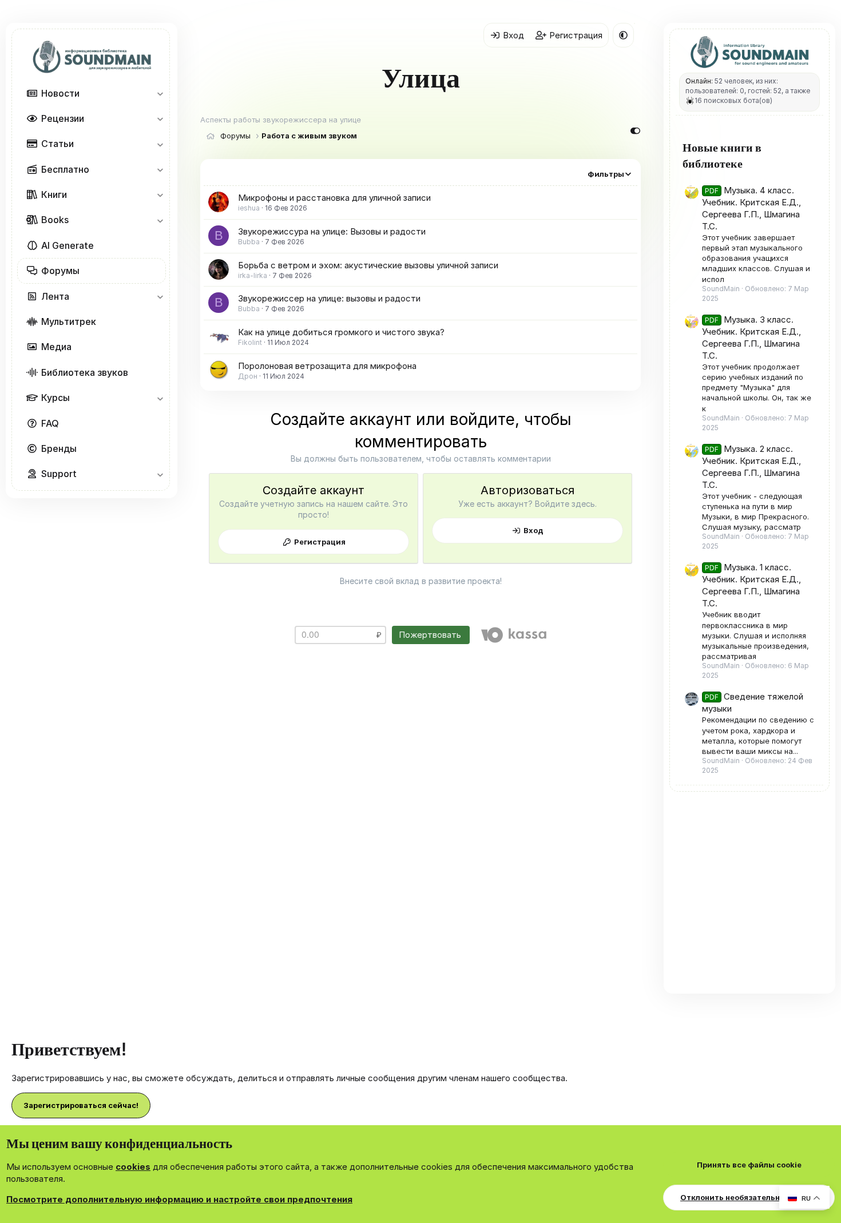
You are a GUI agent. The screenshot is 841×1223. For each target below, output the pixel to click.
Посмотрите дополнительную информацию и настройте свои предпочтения (179, 1199)
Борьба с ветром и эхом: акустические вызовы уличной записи (368, 265)
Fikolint (250, 342)
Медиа (56, 346)
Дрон (247, 376)
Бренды (59, 448)
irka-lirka (252, 275)
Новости (60, 93)
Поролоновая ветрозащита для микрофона (327, 365)
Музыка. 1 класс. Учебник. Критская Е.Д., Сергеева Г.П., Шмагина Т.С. (751, 585)
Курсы (55, 397)
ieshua (249, 208)
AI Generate (67, 245)
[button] (159, 93)
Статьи (57, 143)
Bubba (249, 241)
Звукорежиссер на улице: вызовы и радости (329, 298)
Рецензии (62, 118)
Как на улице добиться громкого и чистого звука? (341, 332)
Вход (533, 530)
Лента (55, 296)
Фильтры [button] (606, 173)
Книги (54, 194)
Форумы (60, 270)
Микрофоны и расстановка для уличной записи (334, 197)
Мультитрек (68, 321)
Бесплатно (65, 169)
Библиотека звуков (84, 372)
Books (55, 220)
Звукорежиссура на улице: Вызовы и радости (332, 231)
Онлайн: (699, 81)
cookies (133, 1166)
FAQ (50, 423)
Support (59, 473)
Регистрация (320, 541)
